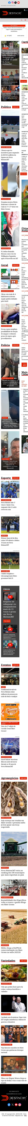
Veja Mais (24, 364)
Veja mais (7, 621)
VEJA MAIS (23, 81)
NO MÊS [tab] (24, 386)
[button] (21, 20)
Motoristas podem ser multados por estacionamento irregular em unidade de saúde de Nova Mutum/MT (14, 29)
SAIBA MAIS (16, 665)
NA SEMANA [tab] (24, 383)
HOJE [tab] (23, 381)
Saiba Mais (16, 107)
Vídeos (6, 589)
